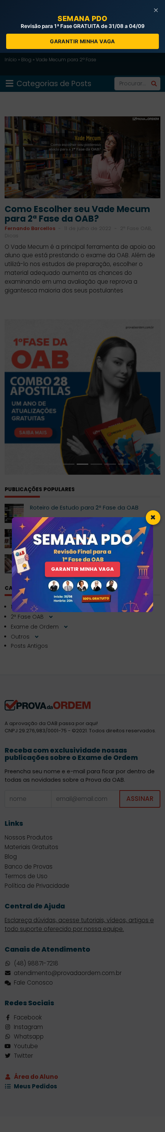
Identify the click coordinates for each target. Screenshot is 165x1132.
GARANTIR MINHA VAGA (82, 569)
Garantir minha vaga (82, 41)
